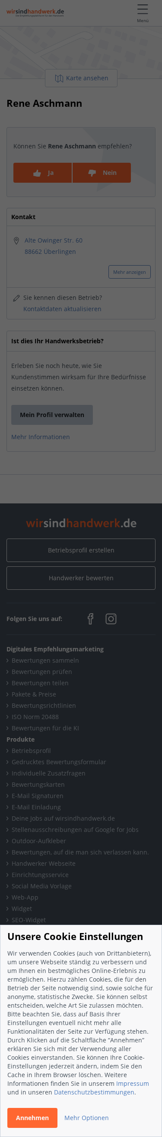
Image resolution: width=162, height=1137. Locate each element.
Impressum (132, 1083)
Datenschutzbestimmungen (94, 1092)
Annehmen (32, 1118)
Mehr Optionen (86, 1118)
